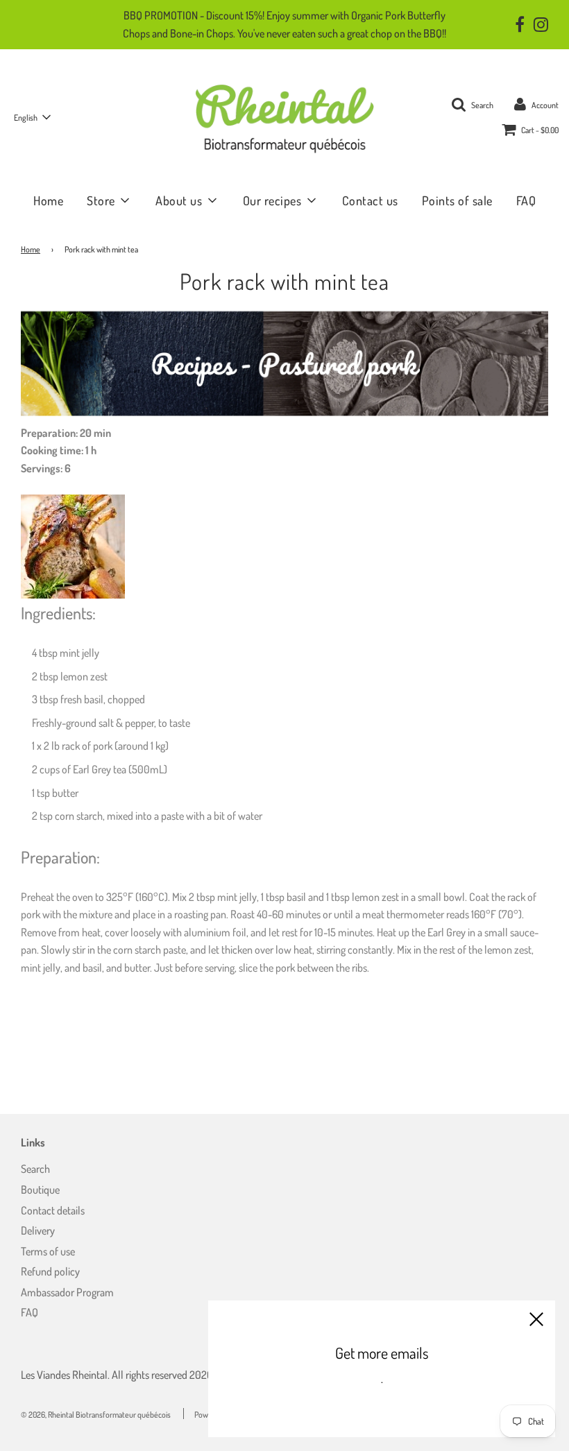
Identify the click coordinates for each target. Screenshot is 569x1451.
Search (35, 1169)
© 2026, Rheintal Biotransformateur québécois (96, 1414)
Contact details (53, 1210)
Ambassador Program (67, 1292)
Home (48, 200)
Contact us (370, 200)
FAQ (526, 200)
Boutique (40, 1189)
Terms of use (48, 1251)
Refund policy (50, 1271)
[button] (31, 117)
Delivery (38, 1230)
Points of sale (457, 200)
